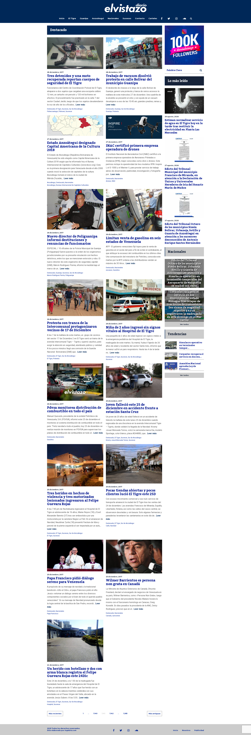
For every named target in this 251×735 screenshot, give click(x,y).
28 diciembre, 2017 (55, 72)
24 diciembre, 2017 (55, 665)
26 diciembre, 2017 (55, 233)
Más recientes (55, 714)
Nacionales (113, 18)
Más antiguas (154, 714)
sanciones (116, 616)
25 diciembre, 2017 (114, 401)
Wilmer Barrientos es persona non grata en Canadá (130, 582)
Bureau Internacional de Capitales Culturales (72, 185)
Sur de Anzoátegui (75, 109)
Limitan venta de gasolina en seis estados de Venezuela (133, 240)
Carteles (153, 18)
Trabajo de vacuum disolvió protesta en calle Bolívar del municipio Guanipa (129, 79)
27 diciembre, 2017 (55, 139)
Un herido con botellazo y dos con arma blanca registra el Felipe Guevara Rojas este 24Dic (74, 672)
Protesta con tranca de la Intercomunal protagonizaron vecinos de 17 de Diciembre (72, 326)
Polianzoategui (52, 111)
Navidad (113, 526)
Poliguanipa (69, 275)
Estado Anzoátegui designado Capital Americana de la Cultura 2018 (73, 146)
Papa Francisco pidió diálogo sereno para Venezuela (70, 580)
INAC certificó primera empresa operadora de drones (132, 147)
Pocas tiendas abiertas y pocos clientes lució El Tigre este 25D (131, 492)
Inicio (61, 18)
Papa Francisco (52, 614)
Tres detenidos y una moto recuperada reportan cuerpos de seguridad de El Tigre (73, 79)
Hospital (50, 704)
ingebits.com (70, 730)
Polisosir (62, 111)
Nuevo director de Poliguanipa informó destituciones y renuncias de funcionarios (72, 240)
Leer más (80, 104)
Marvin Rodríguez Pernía (56, 275)
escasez (109, 270)
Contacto (140, 18)
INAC (113, 181)
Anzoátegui (98, 18)
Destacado (51, 109)
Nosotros (186, 730)
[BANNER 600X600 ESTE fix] (184, 45)
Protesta (116, 111)
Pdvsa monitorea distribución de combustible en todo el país (74, 409)
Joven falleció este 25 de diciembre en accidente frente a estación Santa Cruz (132, 408)
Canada (109, 616)
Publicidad (199, 730)
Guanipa (84, 18)
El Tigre (72, 18)
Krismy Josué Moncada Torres (117, 440)
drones (108, 181)
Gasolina (116, 270)
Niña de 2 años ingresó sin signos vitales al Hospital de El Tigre (133, 329)
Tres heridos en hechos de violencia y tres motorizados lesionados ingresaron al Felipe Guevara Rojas (73, 498)
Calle (108, 526)
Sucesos (127, 18)
